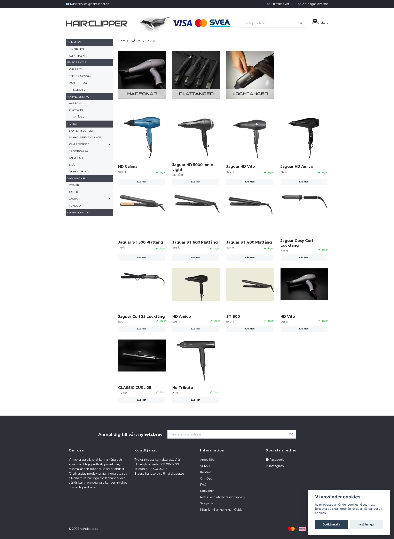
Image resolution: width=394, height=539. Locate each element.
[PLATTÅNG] (196, 82)
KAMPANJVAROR (78, 221)
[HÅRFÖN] (142, 82)
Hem (122, 49)
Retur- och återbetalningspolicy (222, 505)
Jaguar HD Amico (297, 175)
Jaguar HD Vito (240, 175)
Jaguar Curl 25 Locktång (141, 325)
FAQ (203, 493)
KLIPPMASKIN (78, 64)
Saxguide (206, 512)
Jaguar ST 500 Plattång (140, 250)
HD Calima (127, 175)
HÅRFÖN (75, 112)
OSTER (73, 200)
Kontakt (206, 481)
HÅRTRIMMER (78, 57)
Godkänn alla (331, 524)
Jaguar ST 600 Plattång (195, 250)
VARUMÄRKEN (76, 186)
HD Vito (288, 325)
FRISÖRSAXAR (76, 71)
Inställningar (366, 524)
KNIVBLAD (76, 166)
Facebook (276, 468)
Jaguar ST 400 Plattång (249, 250)
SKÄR (72, 173)
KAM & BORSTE (79, 152)
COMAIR (74, 193)
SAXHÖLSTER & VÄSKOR (85, 146)
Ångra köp (207, 468)
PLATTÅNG (76, 118)
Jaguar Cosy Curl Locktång (297, 251)
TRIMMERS (74, 50)
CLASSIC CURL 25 (134, 396)
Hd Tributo (182, 396)
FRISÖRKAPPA (78, 159)
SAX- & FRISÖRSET (81, 139)
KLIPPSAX (75, 77)
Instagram (276, 474)
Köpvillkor (207, 499)
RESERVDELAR (79, 180)
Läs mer (142, 190)
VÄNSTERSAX (78, 91)
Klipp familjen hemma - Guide (221, 518)
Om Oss (206, 487)
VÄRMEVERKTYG (78, 105)
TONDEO (75, 214)
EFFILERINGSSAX (80, 84)
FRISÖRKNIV (77, 98)
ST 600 (233, 325)
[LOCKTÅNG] (250, 82)
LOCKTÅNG (76, 125)
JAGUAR (74, 207)
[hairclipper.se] (137, 23)
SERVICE (206, 474)
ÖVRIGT (72, 132)
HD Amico (181, 325)
